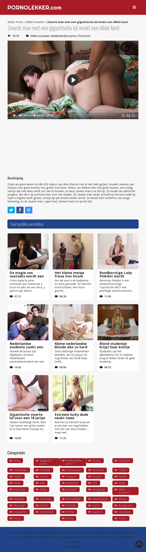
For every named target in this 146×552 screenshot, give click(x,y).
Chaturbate (46, 512)
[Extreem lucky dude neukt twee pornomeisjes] (73, 393)
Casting (70, 505)
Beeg (16, 460)
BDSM (44, 505)
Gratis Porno (15, 22)
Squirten (97, 512)
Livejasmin (20, 512)
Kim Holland (73, 499)
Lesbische (72, 483)
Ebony (122, 499)
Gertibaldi (124, 460)
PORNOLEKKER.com (34, 7)
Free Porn (19, 489)
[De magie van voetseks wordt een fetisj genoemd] (28, 251)
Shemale (71, 489)
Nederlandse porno (64, 36)
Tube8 (122, 470)
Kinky (43, 489)
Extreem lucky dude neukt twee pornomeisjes (71, 418)
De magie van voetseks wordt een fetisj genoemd (27, 276)
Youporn (71, 476)
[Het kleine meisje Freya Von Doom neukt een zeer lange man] (73, 251)
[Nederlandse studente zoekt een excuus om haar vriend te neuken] (28, 322)
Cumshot (45, 499)
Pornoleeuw (73, 470)
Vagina (17, 476)
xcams (122, 518)
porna (69, 518)
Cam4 (95, 505)
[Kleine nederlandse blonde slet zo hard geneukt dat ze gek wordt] (73, 322)
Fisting (70, 512)
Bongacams (125, 505)
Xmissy (96, 460)
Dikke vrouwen (35, 22)
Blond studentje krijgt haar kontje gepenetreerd (114, 347)
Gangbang (98, 489)
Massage (19, 505)
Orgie (121, 483)
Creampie (124, 512)
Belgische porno (46, 462)
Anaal (16, 483)
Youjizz (44, 476)
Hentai (122, 476)
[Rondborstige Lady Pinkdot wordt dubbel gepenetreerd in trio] (118, 251)
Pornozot (84, 36)
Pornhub (45, 470)
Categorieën (73, 546)
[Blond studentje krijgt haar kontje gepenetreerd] (118, 322)
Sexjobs (97, 476)
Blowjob (18, 499)
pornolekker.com (28, 532)
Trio (94, 483)
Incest (17, 518)
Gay (42, 483)
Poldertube (20, 470)
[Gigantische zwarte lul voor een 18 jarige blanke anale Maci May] (28, 393)
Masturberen (100, 499)
